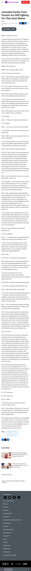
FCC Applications (7, 532)
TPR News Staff (7, 545)
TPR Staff (5, 542)
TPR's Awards (6, 552)
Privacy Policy (6, 516)
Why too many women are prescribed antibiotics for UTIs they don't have (20, 465)
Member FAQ (6, 536)
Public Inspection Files (8, 529)
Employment (6, 510)
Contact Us (5, 507)
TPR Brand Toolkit (7, 513)
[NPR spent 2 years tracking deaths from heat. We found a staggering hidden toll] (6, 455)
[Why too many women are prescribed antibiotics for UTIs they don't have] (6, 466)
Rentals (5, 539)
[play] (2, 569)
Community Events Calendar (10, 555)
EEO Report (5, 526)
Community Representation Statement (12, 520)
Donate (26, 2)
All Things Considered (11, 431)
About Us (5, 503)
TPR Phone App (7, 548)
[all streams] (29, 569)
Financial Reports (7, 523)
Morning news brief (7, 474)
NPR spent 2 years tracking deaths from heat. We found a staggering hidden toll (19, 454)
